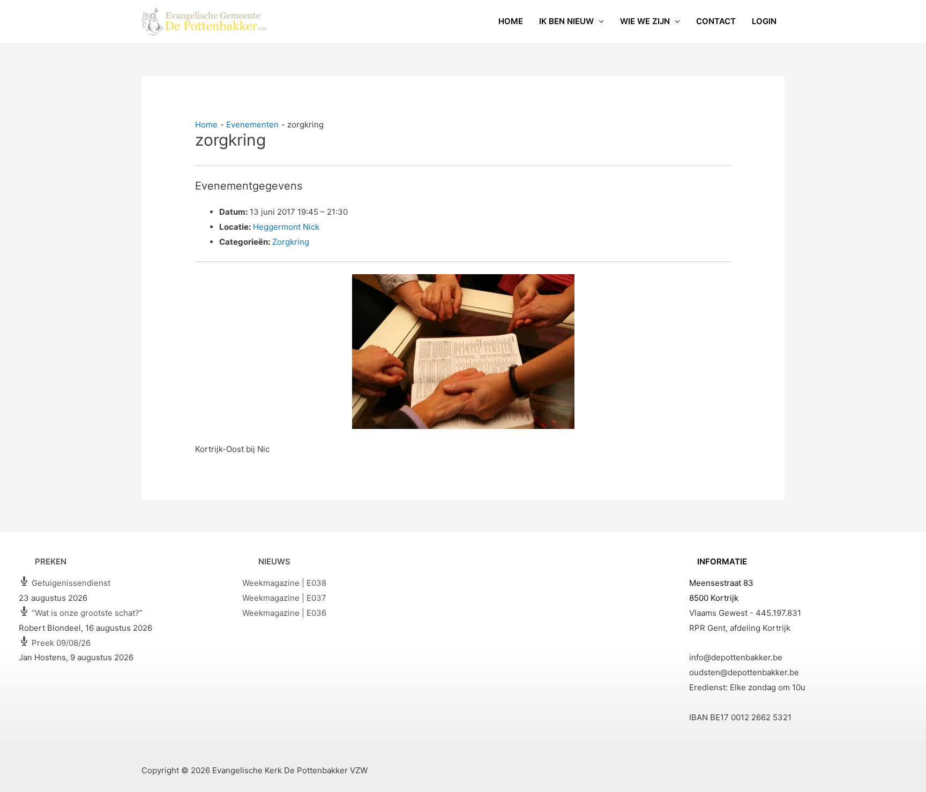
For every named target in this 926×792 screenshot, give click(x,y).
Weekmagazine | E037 (284, 598)
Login (764, 21)
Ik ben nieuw (566, 21)
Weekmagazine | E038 (284, 583)
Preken (50, 561)
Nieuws (274, 561)
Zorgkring (290, 242)
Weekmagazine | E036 (284, 613)
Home (510, 21)
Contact (716, 21)
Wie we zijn (645, 21)
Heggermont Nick (286, 227)
